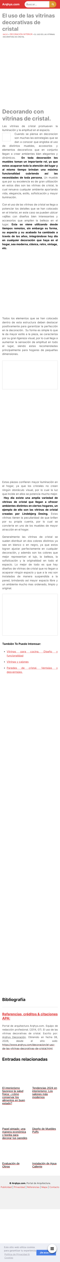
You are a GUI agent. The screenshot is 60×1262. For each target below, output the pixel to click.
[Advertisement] (30, 72)
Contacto (54, 1187)
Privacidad (19, 1187)
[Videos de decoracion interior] (30, 1203)
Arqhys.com (11, 4)
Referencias (33, 1187)
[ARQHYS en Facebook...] (30, 1227)
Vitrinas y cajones (18, 661)
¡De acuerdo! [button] (46, 1252)
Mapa (44, 1187)
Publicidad (6, 1187)
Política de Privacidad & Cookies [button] (17, 1256)
